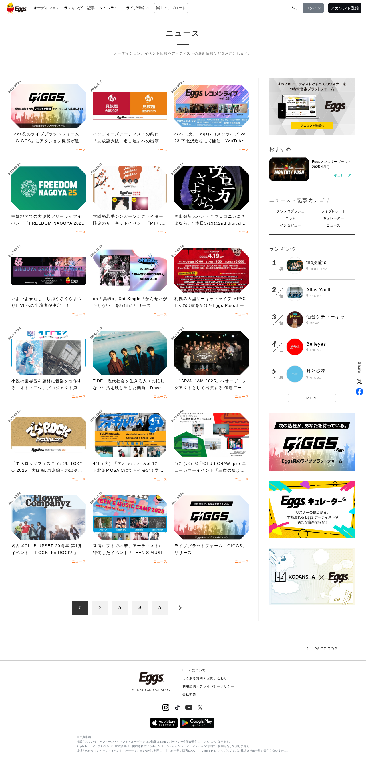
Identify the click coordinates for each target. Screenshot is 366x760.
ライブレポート (333, 211)
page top (325, 648)
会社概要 (189, 694)
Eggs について (194, 670)
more (312, 398)
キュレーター (333, 218)
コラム (290, 218)
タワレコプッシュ (291, 211)
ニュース (333, 225)
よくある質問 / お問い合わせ (205, 678)
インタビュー (290, 225)
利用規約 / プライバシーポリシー (208, 686)
